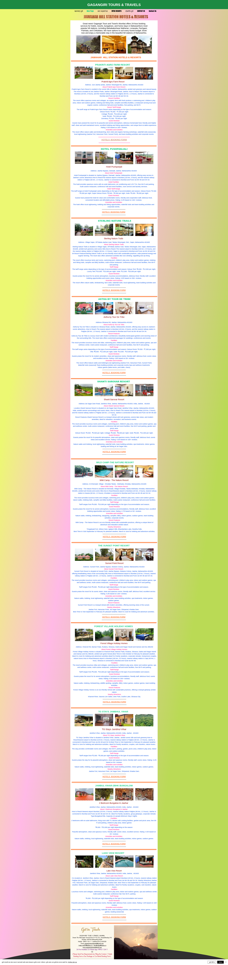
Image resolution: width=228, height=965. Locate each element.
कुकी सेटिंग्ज (212, 962)
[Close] (226, 962)
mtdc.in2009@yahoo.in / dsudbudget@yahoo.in (92, 945)
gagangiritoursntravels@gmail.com (94, 943)
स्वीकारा (220, 962)
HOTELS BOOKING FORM (114, 140)
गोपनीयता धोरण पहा (72, 962)
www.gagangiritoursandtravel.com (92, 947)
